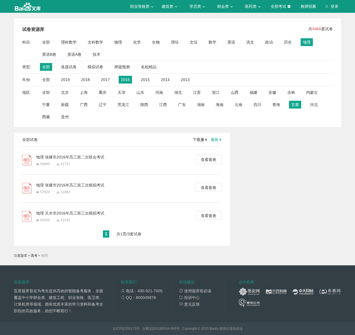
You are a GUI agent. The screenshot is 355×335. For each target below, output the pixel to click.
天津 (121, 92)
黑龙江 (123, 104)
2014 (165, 79)
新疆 (65, 104)
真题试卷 (69, 67)
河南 (159, 92)
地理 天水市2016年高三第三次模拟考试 (70, 213)
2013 (185, 79)
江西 (163, 104)
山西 (235, 92)
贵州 (65, 117)
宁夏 (46, 104)
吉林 (291, 92)
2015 (145, 79)
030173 (130, 329)
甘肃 (295, 104)
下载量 (198, 139)
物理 (118, 42)
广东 (182, 104)
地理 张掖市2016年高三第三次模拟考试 (70, 185)
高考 (34, 256)
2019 (65, 79)
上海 (84, 92)
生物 (156, 42)
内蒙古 (312, 92)
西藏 (46, 117)
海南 (220, 104)
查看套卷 (208, 159)
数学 (212, 42)
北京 (65, 92)
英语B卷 (49, 54)
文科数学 (95, 42)
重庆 (102, 92)
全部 (46, 42)
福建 (253, 92)
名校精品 (148, 67)
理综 (175, 42)
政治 (269, 42)
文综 (193, 42)
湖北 (178, 92)
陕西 (144, 104)
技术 (96, 54)
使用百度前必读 (231, 329)
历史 (288, 42)
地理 (307, 42)
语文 (250, 42)
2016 (125, 79)
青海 (276, 104)
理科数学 (69, 42)
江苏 (197, 92)
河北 (314, 104)
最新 (215, 139)
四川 (257, 104)
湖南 (201, 104)
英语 (231, 42)
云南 (238, 104)
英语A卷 (74, 54)
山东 (140, 92)
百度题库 (20, 256)
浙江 (216, 92)
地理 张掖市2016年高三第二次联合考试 (70, 157)
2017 (105, 79)
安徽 (272, 92)
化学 (137, 42)
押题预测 (122, 67)
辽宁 (102, 104)
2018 (85, 79)
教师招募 (308, 6)
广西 (84, 104)
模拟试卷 (95, 67)
